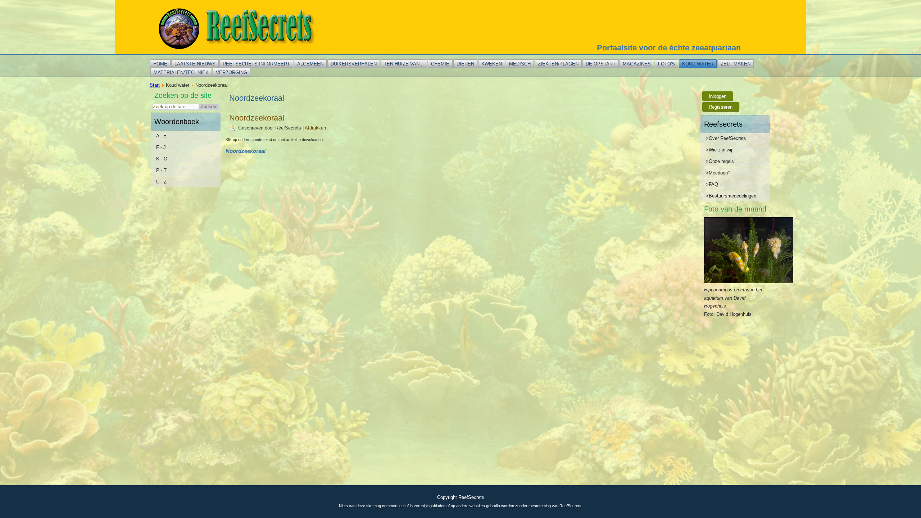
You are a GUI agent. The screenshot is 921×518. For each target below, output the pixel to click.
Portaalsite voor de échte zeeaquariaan (669, 47)
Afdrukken (315, 128)
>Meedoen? (718, 173)
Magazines (637, 64)
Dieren (465, 64)
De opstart (601, 64)
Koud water (697, 64)
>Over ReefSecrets (726, 138)
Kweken (491, 64)
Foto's (666, 64)
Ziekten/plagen (558, 64)
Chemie (440, 64)
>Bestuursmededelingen (731, 196)
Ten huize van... (404, 64)
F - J (161, 147)
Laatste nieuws (194, 64)
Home (160, 64)
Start (155, 85)
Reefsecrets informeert (256, 64)
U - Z (161, 182)
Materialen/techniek (181, 72)
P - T (161, 170)
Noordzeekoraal (256, 117)
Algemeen (310, 64)
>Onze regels (720, 161)
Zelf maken (735, 64)
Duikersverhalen (354, 64)
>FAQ (712, 184)
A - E (161, 135)
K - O (161, 159)
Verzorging (231, 72)
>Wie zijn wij (719, 150)
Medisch (520, 64)
